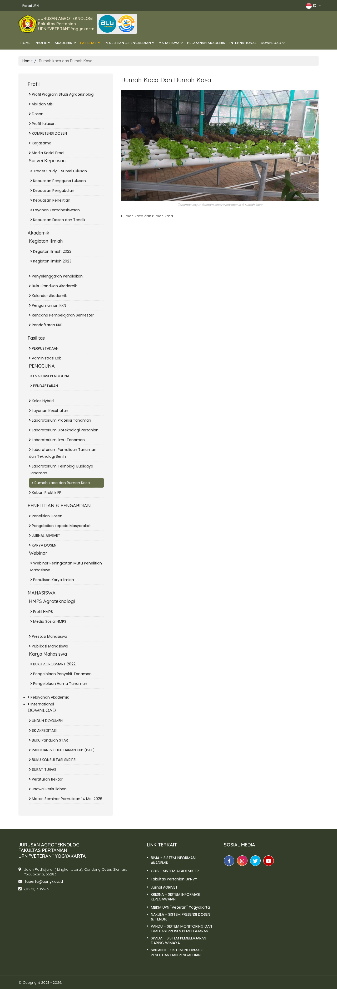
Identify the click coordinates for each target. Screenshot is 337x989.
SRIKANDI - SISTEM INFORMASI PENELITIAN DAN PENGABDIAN (176, 952)
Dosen (37, 113)
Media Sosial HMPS (49, 621)
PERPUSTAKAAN (44, 348)
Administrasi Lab (46, 358)
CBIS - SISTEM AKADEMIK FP (175, 871)
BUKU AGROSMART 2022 (54, 664)
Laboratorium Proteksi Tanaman (61, 420)
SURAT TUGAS (43, 769)
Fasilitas (88, 43)
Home (26, 43)
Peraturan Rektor (47, 779)
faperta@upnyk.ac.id (44, 881)
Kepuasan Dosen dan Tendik (58, 219)
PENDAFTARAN (45, 385)
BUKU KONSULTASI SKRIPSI (53, 759)
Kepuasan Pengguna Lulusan (59, 180)
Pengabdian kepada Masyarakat (61, 525)
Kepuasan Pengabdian (53, 190)
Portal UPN (30, 5)
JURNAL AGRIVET (45, 535)
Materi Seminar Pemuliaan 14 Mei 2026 (66, 798)
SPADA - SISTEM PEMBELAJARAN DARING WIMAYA (178, 940)
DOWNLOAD (271, 43)
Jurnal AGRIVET (164, 887)
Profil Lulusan (43, 123)
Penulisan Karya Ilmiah (53, 579)
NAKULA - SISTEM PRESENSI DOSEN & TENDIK (180, 917)
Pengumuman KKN (48, 305)
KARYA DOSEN (43, 545)
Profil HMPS (42, 611)
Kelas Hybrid (42, 400)
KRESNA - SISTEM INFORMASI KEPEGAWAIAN (175, 897)
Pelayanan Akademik (206, 43)
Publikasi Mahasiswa (49, 646)
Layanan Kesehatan (49, 410)
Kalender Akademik (49, 295)
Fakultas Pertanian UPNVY (174, 879)
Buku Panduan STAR (49, 740)
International (243, 43)
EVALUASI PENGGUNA (50, 376)
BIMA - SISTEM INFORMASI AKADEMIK (173, 860)
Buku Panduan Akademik (54, 286)
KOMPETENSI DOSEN (49, 133)
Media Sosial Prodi (47, 152)
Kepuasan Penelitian (51, 200)
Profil (41, 43)
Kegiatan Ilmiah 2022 (51, 251)
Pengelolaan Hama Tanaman (59, 683)
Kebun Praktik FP (46, 492)
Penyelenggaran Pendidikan (57, 276)
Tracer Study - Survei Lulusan (59, 171)
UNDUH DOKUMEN (47, 720)
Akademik (63, 43)
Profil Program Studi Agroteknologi (62, 94)
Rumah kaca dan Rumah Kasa (61, 482)
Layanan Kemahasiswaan (56, 210)
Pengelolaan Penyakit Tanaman (62, 673)
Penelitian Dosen (46, 516)
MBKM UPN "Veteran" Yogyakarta (180, 907)
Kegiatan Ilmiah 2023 (51, 261)
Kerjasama (41, 143)
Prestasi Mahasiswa (49, 636)
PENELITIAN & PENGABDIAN (128, 43)
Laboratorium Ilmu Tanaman (58, 439)
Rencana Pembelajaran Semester (62, 315)
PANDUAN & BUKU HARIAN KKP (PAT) (63, 750)
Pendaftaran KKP (46, 325)
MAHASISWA (169, 43)
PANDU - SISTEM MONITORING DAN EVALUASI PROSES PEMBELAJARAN (181, 928)
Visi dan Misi (42, 104)
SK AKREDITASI (44, 730)
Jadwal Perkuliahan (49, 789)
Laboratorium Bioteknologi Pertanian (64, 430)
